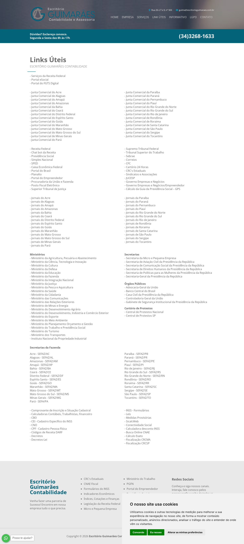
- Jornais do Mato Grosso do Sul (49, 238)
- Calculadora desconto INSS (142, 428)
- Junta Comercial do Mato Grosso (51, 129)
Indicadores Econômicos (99, 494)
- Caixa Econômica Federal (46, 167)
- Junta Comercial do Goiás (46, 121)
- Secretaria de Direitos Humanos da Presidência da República (163, 269)
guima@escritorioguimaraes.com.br (196, 9)
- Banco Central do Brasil (139, 291)
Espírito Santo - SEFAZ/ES (45, 379)
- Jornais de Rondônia (137, 223)
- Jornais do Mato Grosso (45, 234)
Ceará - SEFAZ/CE (40, 372)
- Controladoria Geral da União (143, 298)
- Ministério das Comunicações (49, 298)
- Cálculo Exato (133, 436)
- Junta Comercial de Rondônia (143, 118)
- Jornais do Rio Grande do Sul (143, 216)
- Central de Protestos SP (140, 315)
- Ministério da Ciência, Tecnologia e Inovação (58, 262)
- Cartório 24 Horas (136, 167)
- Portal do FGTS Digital (44, 83)
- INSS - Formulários (136, 410)
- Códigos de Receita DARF (46, 432)
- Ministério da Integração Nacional (52, 280)
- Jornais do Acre (40, 198)
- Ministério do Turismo (44, 331)
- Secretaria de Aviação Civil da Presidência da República (159, 262)
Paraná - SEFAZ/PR (135, 357)
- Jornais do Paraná (136, 201)
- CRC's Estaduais (135, 171)
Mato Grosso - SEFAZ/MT (45, 390)
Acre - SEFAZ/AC (39, 354)
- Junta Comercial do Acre (45, 92)
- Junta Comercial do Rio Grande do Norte (150, 107)
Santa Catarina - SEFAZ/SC (140, 387)
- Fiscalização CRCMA (137, 439)
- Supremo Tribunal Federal (141, 149)
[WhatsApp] (6, 538)
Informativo (178, 17)
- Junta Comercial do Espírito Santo (51, 118)
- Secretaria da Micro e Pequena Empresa (150, 258)
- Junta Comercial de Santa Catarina (146, 125)
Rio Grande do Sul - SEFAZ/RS (142, 372)
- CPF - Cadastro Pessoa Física (48, 428)
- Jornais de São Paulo (138, 234)
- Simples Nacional (41, 160)
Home (115, 17)
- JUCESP (129, 178)
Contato (206, 17)
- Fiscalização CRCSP (137, 443)
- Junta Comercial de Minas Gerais (51, 136)
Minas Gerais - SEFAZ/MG (45, 398)
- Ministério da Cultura (44, 265)
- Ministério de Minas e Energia (49, 305)
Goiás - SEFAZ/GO (41, 383)
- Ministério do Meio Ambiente (49, 320)
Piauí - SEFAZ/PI (134, 365)
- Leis (127, 414)
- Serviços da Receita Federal (47, 76)
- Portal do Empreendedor (46, 178)
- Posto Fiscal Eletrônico (45, 185)
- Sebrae (129, 156)
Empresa (128, 17)
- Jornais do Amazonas (44, 209)
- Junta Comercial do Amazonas (49, 103)
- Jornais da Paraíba (136, 198)
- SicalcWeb (131, 421)
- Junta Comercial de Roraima (142, 121)
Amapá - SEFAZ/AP (41, 365)
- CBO (33, 418)
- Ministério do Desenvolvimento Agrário (55, 309)
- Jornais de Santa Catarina (141, 231)
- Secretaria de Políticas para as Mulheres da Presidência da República (168, 273)
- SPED (34, 163)
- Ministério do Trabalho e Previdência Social (57, 327)
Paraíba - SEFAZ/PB (136, 354)
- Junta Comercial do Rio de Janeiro (146, 114)
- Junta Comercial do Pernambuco (145, 99)
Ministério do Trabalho (141, 479)
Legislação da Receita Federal (102, 504)
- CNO (33, 425)
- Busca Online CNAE (137, 432)
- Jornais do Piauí (134, 209)
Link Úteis (159, 17)
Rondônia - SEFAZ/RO (137, 379)
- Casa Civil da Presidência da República (148, 295)
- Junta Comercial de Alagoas (47, 96)
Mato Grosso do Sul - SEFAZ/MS (49, 394)
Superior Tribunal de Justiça (48, 189)
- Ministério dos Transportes (47, 335)
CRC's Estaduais (94, 479)
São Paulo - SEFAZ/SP (137, 394)
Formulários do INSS (96, 489)
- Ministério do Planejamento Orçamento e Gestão (61, 324)
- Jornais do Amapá (41, 205)
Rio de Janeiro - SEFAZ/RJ (139, 368)
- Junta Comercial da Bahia (46, 107)
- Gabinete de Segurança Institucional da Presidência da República (165, 302)
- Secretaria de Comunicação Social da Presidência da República (164, 265)
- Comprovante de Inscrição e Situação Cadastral (60, 410)
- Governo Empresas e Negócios (144, 181)
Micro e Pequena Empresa (100, 509)
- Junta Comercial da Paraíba (142, 92)
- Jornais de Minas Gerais (45, 242)
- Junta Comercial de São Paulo (143, 129)
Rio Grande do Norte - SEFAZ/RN (144, 376)
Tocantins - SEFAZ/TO (137, 398)
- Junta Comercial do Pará (46, 140)
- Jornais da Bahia (40, 212)
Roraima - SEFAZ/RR (136, 383)
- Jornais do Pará (40, 245)
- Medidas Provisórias (137, 418)
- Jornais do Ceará (41, 216)
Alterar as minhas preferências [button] (185, 532)
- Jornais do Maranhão (44, 231)
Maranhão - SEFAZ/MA (43, 387)
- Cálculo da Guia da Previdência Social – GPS (152, 189)
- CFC (127, 163)
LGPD (193, 17)
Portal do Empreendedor (142, 489)
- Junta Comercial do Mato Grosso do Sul (55, 132)
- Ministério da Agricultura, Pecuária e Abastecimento (63, 258)
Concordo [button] (138, 532)
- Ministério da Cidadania (45, 295)
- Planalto (36, 174)
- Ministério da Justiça (43, 284)
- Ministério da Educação (45, 273)
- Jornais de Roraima (137, 227)
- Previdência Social (42, 156)
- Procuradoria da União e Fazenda (51, 181)
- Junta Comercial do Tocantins (143, 136)
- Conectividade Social (138, 425)
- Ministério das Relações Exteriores (52, 302)
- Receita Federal (40, 149)
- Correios (130, 160)
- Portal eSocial (39, 79)
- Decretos (36, 436)
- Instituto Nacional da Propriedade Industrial (58, 338)
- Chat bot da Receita (43, 152)
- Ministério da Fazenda (44, 276)
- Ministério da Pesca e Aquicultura (51, 287)
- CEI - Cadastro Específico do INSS (51, 421)
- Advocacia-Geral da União (141, 287)
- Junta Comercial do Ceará (46, 110)
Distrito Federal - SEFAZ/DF (46, 376)
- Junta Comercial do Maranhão (49, 125)
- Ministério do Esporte (44, 316)
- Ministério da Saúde (43, 291)
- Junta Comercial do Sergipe (142, 132)
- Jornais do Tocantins (138, 242)
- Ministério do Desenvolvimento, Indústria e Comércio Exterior (69, 313)
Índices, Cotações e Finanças (101, 499)
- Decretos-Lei (38, 439)
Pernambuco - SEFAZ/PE (139, 361)
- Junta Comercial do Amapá (47, 99)
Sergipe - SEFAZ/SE (136, 390)
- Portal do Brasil (40, 171)
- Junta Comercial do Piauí (140, 103)
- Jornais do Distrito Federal (47, 220)
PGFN (130, 484)
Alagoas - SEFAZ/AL (41, 357)
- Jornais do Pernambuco (140, 205)
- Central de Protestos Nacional (143, 312)
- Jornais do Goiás (41, 227)
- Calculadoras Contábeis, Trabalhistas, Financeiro (61, 414)
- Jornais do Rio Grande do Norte (144, 212)
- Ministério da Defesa (43, 269)
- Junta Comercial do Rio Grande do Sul (148, 110)
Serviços (143, 17)
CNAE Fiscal (91, 484)
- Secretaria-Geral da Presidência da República (153, 276)
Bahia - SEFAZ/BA (40, 368)
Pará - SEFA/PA (39, 401)
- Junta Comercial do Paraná (141, 96)
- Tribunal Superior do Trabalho (144, 152)
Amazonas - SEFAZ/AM (44, 361)
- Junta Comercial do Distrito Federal (52, 114)
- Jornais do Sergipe (136, 238)
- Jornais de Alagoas (42, 201)
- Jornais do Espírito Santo (46, 223)
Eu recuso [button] (156, 532)
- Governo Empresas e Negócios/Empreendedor (154, 185)
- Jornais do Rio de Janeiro (140, 220)
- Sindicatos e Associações (140, 174)
